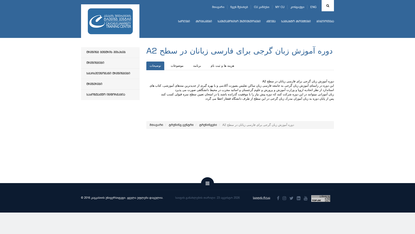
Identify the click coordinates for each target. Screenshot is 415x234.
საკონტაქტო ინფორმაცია (105, 94)
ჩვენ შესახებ (239, 7)
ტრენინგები (95, 62)
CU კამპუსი (261, 7)
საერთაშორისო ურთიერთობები (239, 21)
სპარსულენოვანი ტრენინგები (108, 73)
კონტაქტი (297, 7)
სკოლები (184, 21)
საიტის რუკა (261, 198)
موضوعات (177, 65)
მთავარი (218, 7)
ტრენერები (94, 84)
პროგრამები (204, 21)
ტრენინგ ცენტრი (181, 125)
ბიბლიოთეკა (325, 21)
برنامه (197, 65)
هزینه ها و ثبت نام (222, 65)
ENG (313, 7)
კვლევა (271, 21)
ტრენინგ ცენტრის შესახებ (106, 52)
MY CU (279, 7)
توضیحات (155, 65)
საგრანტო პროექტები (296, 21)
